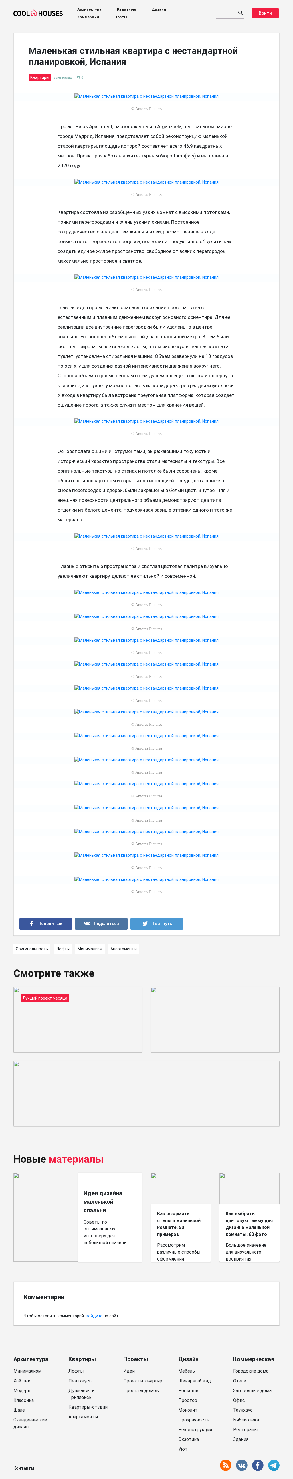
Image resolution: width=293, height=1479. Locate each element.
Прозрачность (193, 1420)
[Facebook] (45, 924)
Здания (240, 1439)
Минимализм (27, 1371)
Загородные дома (252, 1390)
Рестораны (245, 1429)
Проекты (135, 1359)
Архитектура (89, 9)
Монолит (187, 1410)
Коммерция (88, 17)
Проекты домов (141, 1390)
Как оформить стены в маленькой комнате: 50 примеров (179, 1224)
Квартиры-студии (88, 1407)
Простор (187, 1400)
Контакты (23, 1468)
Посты (120, 17)
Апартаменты (83, 1417)
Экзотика (188, 1439)
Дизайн (159, 9)
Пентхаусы (80, 1381)
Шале (19, 1410)
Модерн (21, 1390)
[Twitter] (156, 924)
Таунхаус (243, 1410)
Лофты (76, 1371)
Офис (239, 1400)
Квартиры (126, 9)
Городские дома (250, 1371)
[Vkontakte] (101, 924)
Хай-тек (21, 1381)
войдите (94, 1316)
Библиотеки (246, 1420)
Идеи (129, 1371)
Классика (23, 1400)
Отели (239, 1381)
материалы (76, 1159)
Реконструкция (195, 1429)
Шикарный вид (194, 1381)
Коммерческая (253, 1359)
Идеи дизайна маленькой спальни (103, 1202)
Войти (265, 13)
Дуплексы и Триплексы (81, 1394)
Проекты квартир (142, 1381)
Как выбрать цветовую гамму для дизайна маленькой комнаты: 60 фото (249, 1224)
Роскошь (188, 1390)
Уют (182, 1449)
